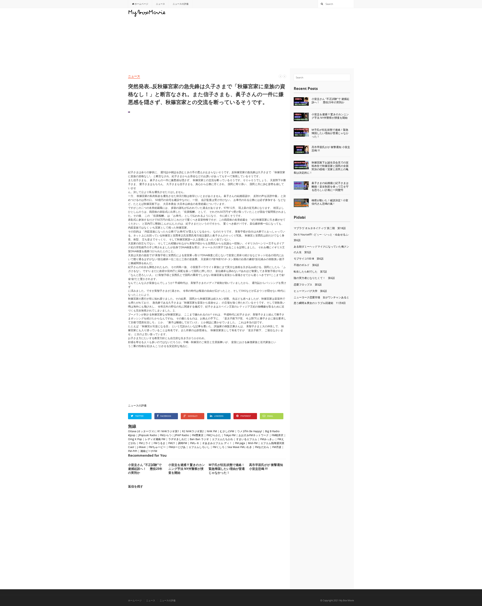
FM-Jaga (240, 443)
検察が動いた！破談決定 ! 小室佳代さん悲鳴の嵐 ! (330, 201)
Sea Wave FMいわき (239, 447)
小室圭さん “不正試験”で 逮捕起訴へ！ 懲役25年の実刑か (330, 100)
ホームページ (141, 3)
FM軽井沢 (277, 435)
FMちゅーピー (157, 447)
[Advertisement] (285, 38)
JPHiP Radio (182, 435)
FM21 (171, 443)
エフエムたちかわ (222, 439)
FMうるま (159, 443)
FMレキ (194, 443)
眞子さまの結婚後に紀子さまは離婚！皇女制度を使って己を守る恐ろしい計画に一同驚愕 (330, 186)
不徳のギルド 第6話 (306, 265)
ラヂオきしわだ (177, 439)
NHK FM (212, 431)
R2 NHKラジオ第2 (193, 431)
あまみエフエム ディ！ (218, 443)
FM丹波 (276, 447)
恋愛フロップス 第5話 (308, 284)
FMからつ (166, 435)
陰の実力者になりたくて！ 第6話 (314, 278)
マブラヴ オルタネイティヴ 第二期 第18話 (320, 228)
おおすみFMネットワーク (254, 435)
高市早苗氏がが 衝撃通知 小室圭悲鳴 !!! (331, 148)
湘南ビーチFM (148, 451)
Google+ (193, 416)
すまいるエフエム (246, 439)
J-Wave (141, 447)
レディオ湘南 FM (155, 439)
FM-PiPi (132, 451)
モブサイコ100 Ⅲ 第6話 (308, 258)
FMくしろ (218, 447)
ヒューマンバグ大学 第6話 (310, 291)
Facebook (165, 416)
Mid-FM (253, 443)
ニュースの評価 (180, 3)
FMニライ (145, 443)
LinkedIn (218, 416)
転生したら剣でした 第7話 (310, 271)
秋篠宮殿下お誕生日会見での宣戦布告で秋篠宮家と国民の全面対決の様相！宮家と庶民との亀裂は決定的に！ (321, 168)
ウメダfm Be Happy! (249, 431)
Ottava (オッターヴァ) (141, 431)
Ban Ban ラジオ (199, 439)
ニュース (160, 3)
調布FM (182, 443)
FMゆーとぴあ (177, 447)
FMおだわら (262, 447)
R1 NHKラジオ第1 (168, 431)
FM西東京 (198, 435)
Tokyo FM (230, 435)
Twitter (139, 416)
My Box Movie (346, 600)
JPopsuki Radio (147, 435)
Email (270, 416)
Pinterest (245, 416)
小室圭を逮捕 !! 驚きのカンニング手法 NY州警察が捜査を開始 (330, 115)
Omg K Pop (135, 439)
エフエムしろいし (199, 447)
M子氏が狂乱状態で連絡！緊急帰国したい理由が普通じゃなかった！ (330, 133)
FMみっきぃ (267, 439)
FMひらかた (214, 435)
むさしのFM (227, 431)
